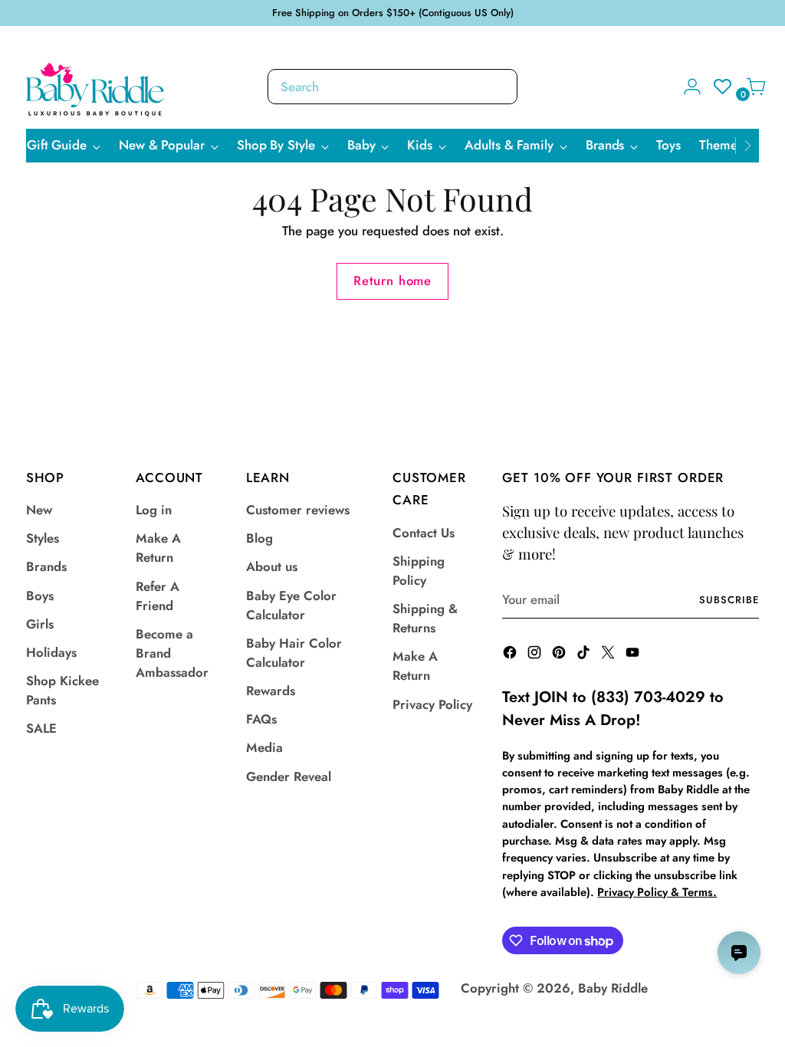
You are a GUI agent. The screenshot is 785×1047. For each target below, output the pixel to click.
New (39, 510)
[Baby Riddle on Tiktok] (585, 655)
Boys (40, 595)
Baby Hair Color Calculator (294, 652)
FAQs (261, 719)
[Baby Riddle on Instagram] (536, 655)
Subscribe (729, 599)
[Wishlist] (718, 86)
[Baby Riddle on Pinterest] (560, 655)
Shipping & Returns (425, 618)
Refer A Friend (157, 596)
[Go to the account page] (686, 86)
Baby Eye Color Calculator (291, 605)
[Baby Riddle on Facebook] (511, 655)
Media (264, 747)
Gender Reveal (288, 776)
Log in (154, 510)
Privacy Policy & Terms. (657, 892)
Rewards (270, 690)
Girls (40, 624)
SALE (41, 728)
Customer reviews (298, 510)
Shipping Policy (418, 570)
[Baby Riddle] (95, 90)
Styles (42, 538)
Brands (46, 566)
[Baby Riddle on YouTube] (634, 655)
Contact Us (423, 533)
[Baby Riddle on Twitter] (609, 655)
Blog (259, 538)
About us (271, 566)
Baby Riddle (613, 988)
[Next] (747, 145)
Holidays (51, 652)
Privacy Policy (432, 704)
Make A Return (158, 547)
